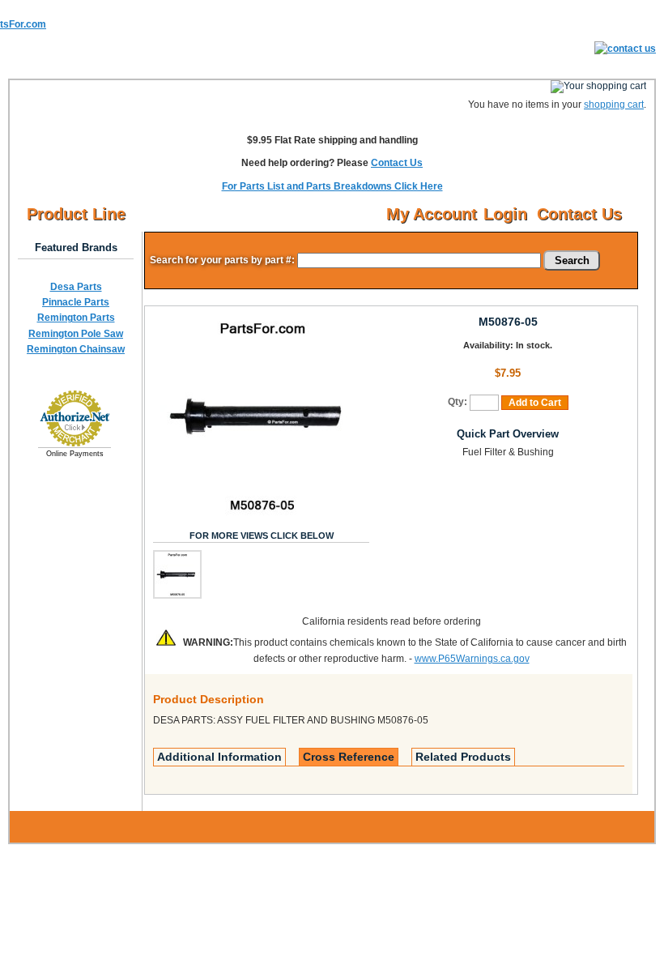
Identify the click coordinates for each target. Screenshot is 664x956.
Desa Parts (76, 286)
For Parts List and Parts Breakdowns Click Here (332, 186)
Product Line (76, 214)
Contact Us (397, 163)
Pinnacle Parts (75, 302)
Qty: (457, 402)
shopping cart (614, 104)
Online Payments (75, 454)
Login (505, 214)
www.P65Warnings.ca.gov (472, 658)
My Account (431, 214)
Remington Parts (76, 317)
